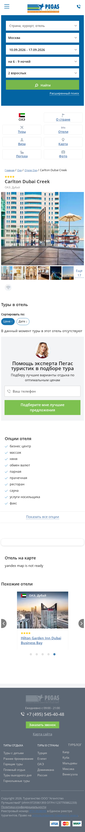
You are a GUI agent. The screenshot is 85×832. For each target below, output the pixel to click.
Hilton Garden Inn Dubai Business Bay (41, 640)
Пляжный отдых (14, 770)
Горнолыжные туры (16, 781)
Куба (66, 757)
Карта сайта (42, 734)
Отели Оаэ (30, 170)
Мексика (68, 769)
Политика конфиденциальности (23, 807)
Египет (42, 758)
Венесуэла (70, 774)
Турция (42, 753)
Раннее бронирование (18, 758)
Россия (42, 775)
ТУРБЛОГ (75, 745)
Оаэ (19, 170)
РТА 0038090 (37, 811)
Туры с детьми (13, 753)
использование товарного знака (55, 815)
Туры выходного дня (17, 775)
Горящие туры (13, 764)
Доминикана (45, 770)
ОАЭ (40, 764)
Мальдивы (70, 763)
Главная (10, 170)
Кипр (66, 752)
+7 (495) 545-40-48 (45, 714)
